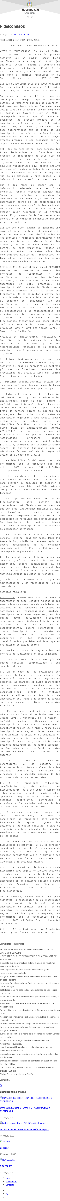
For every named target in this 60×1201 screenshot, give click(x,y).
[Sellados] (5, 1141)
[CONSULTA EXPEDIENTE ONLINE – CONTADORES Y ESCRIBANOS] (30, 1101)
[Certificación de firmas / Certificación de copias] (23, 1123)
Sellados (4, 1147)
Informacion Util (21, 34)
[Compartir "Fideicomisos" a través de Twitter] (1, 1085)
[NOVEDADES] (7, 1159)
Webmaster (11, 1181)
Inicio (8, 1178)
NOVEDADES (6, 1166)
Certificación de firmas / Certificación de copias (24, 1129)
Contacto (10, 1184)
